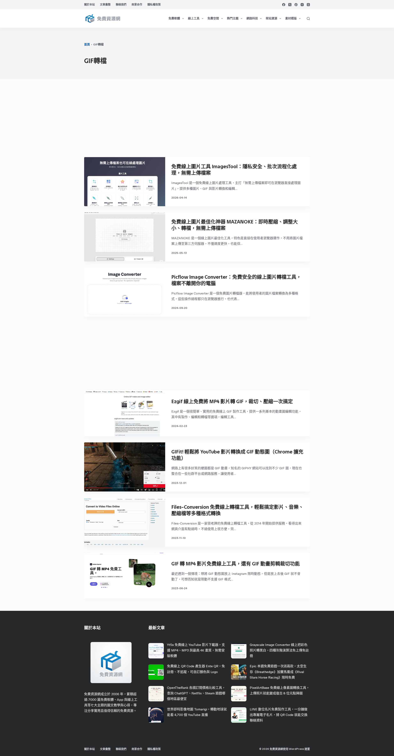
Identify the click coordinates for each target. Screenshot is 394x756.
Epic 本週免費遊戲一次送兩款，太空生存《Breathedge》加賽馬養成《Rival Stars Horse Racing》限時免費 (278, 671)
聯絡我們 (121, 4)
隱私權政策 (154, 4)
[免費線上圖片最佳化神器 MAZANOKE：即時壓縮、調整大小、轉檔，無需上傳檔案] (124, 236)
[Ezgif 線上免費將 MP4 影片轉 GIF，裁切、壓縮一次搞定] (124, 413)
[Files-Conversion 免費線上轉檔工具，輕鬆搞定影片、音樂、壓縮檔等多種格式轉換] (124, 522)
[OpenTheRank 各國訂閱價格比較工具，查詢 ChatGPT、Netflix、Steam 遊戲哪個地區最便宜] (156, 693)
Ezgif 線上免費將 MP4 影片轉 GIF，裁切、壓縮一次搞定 (232, 401)
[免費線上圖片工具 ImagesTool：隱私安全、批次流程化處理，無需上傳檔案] (124, 181)
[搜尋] (308, 18)
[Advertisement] (197, 120)
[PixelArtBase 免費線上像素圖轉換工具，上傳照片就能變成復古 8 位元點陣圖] (238, 693)
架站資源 (271, 18)
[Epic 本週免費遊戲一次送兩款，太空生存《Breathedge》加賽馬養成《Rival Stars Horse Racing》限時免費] (238, 672)
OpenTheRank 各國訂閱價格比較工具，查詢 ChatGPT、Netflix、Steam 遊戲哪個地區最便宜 (196, 693)
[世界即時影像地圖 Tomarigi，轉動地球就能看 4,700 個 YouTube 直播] (156, 715)
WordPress (296, 748)
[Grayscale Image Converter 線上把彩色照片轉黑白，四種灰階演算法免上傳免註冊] (238, 650)
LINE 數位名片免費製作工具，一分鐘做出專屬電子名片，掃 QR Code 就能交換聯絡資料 (278, 714)
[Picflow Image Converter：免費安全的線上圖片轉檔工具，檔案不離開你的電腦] (124, 292)
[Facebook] (283, 4)
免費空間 (213, 18)
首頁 (87, 44)
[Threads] (308, 4)
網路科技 (252, 18)
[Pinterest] (296, 4)
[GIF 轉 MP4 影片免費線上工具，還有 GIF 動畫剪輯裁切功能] (124, 575)
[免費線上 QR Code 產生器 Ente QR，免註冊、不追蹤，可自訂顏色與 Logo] (156, 672)
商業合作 (137, 4)
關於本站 (89, 4)
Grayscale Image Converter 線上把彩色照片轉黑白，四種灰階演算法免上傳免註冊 (279, 650)
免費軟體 (174, 18)
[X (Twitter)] (289, 4)
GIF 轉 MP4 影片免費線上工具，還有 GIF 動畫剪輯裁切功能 (235, 564)
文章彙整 (105, 4)
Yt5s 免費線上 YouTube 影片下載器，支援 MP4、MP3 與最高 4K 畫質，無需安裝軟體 (196, 650)
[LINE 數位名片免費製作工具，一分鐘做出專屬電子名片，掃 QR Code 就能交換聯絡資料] (238, 715)
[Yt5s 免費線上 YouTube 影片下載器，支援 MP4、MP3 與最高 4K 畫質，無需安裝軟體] (156, 650)
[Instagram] (302, 4)
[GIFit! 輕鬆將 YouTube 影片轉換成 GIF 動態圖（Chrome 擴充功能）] (124, 466)
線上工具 (193, 18)
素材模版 (291, 18)
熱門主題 (232, 18)
